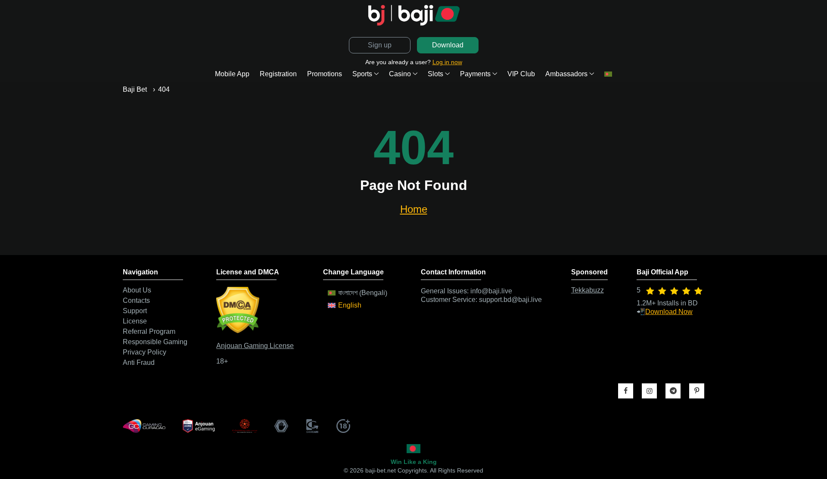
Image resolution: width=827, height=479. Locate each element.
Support (135, 311)
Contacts (136, 300)
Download (447, 45)
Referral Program (149, 331)
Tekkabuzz (587, 290)
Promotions (324, 74)
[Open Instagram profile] (649, 390)
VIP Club (521, 74)
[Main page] (413, 15)
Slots (435, 74)
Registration (278, 74)
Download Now (669, 311)
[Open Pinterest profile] (696, 390)
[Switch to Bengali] (608, 74)
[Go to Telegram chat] (673, 390)
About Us (137, 290)
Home (413, 209)
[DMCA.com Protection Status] (237, 331)
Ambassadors (566, 74)
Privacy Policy (144, 352)
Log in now (447, 62)
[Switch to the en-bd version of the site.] (413, 448)
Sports (362, 74)
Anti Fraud (139, 362)
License (135, 321)
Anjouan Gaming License (255, 345)
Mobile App (232, 74)
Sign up (380, 45)
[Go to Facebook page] (625, 390)
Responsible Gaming (155, 342)
